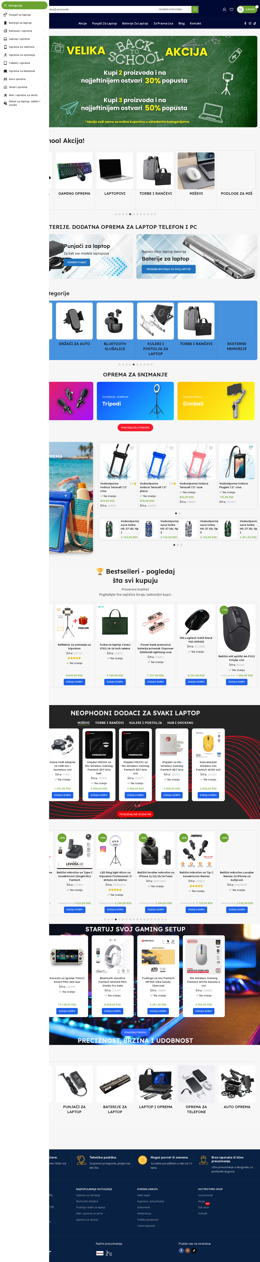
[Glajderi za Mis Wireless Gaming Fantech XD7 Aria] (172, 745)
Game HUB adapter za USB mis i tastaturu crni (62, 765)
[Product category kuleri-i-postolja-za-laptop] (155, 330)
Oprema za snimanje (88, 1195)
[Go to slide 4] (126, 214)
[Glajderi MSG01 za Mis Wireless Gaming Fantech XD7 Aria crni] (135, 745)
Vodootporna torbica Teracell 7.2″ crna (113, 487)
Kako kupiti (143, 1195)
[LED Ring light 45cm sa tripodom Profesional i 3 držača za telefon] (114, 850)
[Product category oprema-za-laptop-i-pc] (155, 1088)
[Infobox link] (104, 1163)
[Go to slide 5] (130, 214)
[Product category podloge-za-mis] (236, 175)
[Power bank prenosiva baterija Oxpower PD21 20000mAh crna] (236, 622)
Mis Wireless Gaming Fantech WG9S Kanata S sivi (203, 981)
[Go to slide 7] (137, 214)
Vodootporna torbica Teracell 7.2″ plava (153, 487)
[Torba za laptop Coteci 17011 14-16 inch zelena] (74, 622)
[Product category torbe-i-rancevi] (155, 175)
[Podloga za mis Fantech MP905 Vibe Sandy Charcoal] (158, 956)
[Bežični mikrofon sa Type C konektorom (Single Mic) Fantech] (74, 850)
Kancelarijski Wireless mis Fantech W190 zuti (208, 765)
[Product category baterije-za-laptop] (115, 1090)
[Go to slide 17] (162, 919)
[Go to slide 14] (151, 919)
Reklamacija (144, 1213)
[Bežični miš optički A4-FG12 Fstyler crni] (196, 628)
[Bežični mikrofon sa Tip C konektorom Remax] (196, 850)
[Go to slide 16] (159, 919)
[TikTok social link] (254, 23)
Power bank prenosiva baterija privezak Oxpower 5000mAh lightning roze (115, 648)
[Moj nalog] (224, 9)
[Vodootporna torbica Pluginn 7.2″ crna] (237, 462)
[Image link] (122, 1253)
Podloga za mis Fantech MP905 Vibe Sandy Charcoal (158, 981)
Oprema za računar (87, 1219)
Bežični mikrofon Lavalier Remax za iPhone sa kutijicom (237, 876)
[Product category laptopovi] (114, 175)
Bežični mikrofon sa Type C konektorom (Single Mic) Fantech (74, 876)
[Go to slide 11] (151, 214)
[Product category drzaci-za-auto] (74, 325)
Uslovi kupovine (146, 1225)
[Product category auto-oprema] (237, 1088)
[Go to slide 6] (134, 214)
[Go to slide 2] (119, 214)
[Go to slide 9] (144, 214)
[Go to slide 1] (116, 214)
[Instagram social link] (249, 23)
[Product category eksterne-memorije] (236, 328)
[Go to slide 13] (148, 919)
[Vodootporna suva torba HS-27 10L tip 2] (149, 529)
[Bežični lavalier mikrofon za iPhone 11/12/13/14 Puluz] (155, 850)
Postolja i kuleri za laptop (90, 1207)
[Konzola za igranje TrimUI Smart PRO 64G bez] (67, 956)
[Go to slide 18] (166, 919)
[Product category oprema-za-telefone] (196, 1090)
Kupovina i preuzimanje (150, 1201)
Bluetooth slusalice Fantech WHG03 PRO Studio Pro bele (112, 981)
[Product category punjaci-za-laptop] (74, 1090)
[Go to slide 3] (123, 214)
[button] (74, 682)
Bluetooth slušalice (87, 1201)
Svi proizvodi (205, 1195)
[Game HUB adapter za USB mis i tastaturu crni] (62, 745)
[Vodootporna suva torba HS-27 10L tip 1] (109, 529)
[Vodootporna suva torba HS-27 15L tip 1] (228, 529)
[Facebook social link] (245, 23)
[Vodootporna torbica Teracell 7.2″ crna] (118, 462)
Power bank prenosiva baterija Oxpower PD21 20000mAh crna (236, 648)
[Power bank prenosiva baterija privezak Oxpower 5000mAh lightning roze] (114, 622)
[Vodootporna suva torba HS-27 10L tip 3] (189, 529)
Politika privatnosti (148, 1219)
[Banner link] (135, 81)
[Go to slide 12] (155, 214)
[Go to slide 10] (148, 214)
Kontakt (202, 1213)
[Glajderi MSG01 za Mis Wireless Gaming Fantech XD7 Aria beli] (99, 745)
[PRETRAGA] (195, 9)
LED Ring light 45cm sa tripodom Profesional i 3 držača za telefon (115, 876)
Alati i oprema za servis (89, 1213)
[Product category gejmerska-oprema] (74, 175)
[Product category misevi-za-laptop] (196, 175)
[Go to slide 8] (141, 214)
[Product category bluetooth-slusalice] (114, 328)
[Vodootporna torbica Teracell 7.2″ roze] (198, 462)
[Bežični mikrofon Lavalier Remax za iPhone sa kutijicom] (236, 850)
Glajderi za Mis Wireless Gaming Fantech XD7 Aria (171, 765)
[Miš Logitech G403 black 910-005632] (155, 619)
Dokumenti (143, 1207)
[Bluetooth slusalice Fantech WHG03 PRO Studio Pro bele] (112, 956)
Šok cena (203, 1206)
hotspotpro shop (210, 1189)
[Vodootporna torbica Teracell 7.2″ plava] (158, 462)
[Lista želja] (231, 9)
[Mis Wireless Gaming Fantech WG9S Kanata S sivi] (203, 956)
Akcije (201, 1201)
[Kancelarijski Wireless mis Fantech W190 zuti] (208, 745)
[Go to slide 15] (155, 919)
